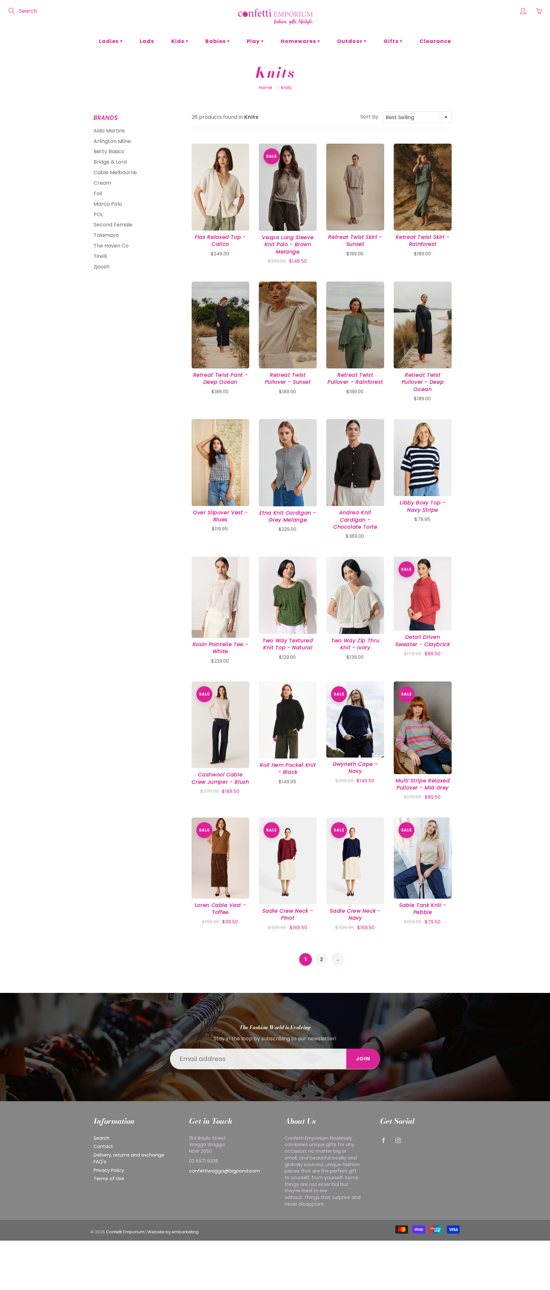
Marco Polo (108, 204)
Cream (102, 183)
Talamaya (106, 235)
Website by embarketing (173, 1232)
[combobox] (417, 117)
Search (101, 1138)
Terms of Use (109, 1178)
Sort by (369, 116)
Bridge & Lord (110, 162)
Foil (98, 193)
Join (363, 1058)
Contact (103, 1146)
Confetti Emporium (125, 1232)
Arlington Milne (112, 141)
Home (265, 87)
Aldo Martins (109, 130)
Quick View (220, 186)
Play (254, 41)
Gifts (392, 41)
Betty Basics (109, 151)
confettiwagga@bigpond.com (224, 1171)
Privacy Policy (109, 1170)
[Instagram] (398, 1140)
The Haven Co (111, 245)
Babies (216, 41)
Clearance (435, 41)
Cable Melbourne (115, 172)
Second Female (113, 224)
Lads (147, 41)
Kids (178, 41)
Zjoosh (101, 266)
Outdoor (350, 41)
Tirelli (100, 256)
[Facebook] (383, 1140)
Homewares (299, 41)
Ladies (109, 41)
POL (98, 214)
